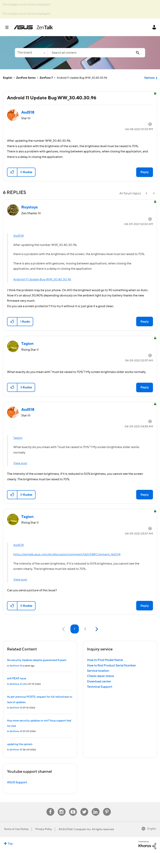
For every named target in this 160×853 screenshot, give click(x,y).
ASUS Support (17, 782)
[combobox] (96, 52)
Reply (144, 172)
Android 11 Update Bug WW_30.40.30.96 (42, 279)
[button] (12, 172)
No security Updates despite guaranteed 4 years (36, 660)
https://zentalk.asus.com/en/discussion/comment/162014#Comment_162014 (66, 554)
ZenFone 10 (16, 665)
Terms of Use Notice (16, 829)
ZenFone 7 (46, 78)
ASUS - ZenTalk (33, 27)
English (7, 78)
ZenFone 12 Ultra (19, 684)
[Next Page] (96, 629)
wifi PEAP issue (16, 678)
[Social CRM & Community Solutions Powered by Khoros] (147, 845)
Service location (98, 671)
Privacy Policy (43, 829)
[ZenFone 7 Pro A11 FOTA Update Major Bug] (146, 193)
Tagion (17, 438)
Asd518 (18, 236)
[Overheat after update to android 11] (153, 193)
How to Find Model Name (105, 660)
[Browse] (9, 27)
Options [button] (149, 78)
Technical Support (99, 687)
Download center (99, 681)
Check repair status (100, 676)
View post (20, 463)
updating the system (19, 744)
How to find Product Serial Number (111, 665)
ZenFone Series (26, 78)
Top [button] (10, 844)
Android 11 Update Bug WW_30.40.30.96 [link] (82, 78)
